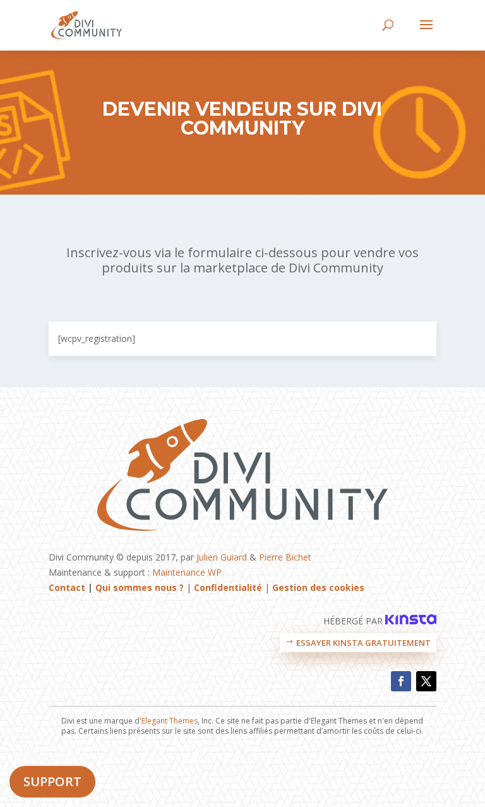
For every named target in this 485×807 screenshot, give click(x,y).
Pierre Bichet (285, 557)
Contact (67, 587)
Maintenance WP (187, 572)
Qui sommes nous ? (139, 587)
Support (52, 781)
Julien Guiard (221, 557)
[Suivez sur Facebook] (401, 681)
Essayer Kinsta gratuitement (363, 642)
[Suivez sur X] (426, 681)
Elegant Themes (169, 720)
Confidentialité (228, 587)
